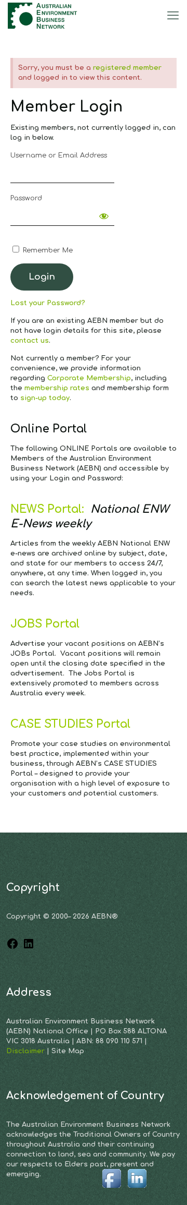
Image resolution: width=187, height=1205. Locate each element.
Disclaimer (26, 1051)
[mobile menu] (173, 16)
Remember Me (47, 250)
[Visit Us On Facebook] (111, 1188)
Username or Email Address (58, 155)
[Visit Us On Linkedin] (137, 1188)
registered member (127, 67)
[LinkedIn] (28, 947)
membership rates (56, 388)
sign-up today (45, 398)
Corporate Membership (89, 378)
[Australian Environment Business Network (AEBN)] (43, 16)
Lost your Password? (47, 303)
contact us (29, 340)
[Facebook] (12, 947)
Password (26, 198)
